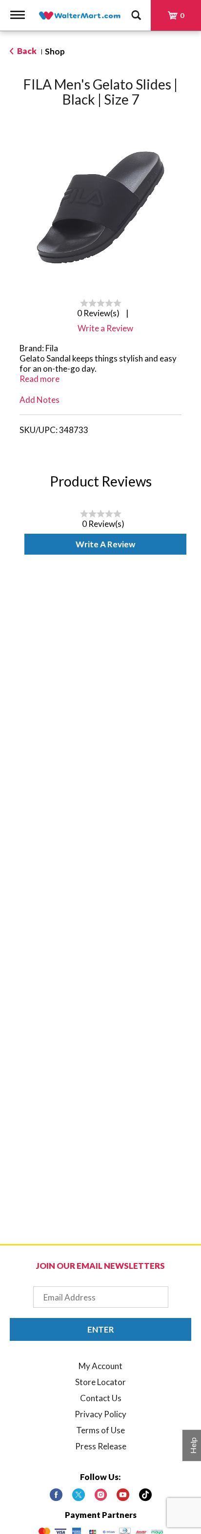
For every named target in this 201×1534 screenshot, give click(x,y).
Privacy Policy (100, 1414)
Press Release (100, 1446)
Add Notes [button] (40, 400)
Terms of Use (100, 1430)
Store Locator (100, 1382)
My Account (100, 1366)
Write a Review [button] (105, 328)
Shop (55, 51)
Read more (40, 379)
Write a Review (105, 544)
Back (26, 51)
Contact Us (100, 1398)
